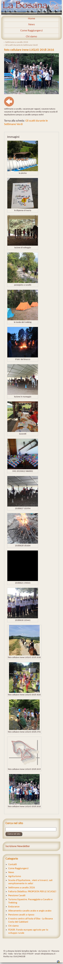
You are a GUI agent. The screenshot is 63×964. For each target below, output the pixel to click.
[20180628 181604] (22, 543)
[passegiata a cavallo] (22, 282)
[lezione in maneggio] (22, 394)
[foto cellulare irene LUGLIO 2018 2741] (24, 729)
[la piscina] (22, 170)
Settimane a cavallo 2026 (16, 42)
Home (31, 18)
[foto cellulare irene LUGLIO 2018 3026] (24, 692)
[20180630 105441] (22, 617)
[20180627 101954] (22, 506)
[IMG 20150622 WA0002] (22, 468)
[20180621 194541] (22, 580)
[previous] (9, 105)
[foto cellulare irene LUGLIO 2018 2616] (31, 93)
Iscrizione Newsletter (18, 846)
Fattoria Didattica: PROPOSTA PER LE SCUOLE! (32, 891)
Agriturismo (14, 876)
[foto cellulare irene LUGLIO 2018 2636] (24, 654)
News (31, 24)
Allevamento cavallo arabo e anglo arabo (29, 910)
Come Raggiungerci (31, 30)
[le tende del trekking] (22, 319)
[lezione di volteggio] (22, 245)
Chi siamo (31, 36)
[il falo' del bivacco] (22, 356)
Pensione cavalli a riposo (21, 914)
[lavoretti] (22, 431)
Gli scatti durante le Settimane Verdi (21, 45)
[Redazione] (58, 962)
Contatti (12, 864)
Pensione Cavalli (16, 895)
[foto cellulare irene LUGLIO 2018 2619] (24, 766)
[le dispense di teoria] (22, 208)
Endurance (13, 906)
